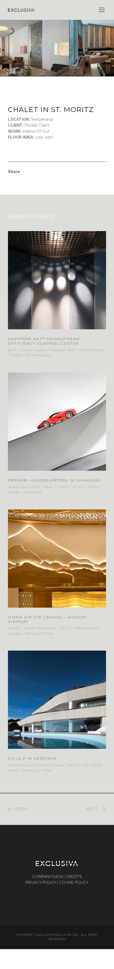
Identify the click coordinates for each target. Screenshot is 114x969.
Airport (14, 628)
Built (12, 350)
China (62, 487)
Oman (48, 633)
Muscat (32, 633)
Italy (85, 765)
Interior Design (92, 350)
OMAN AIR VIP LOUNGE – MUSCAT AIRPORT (47, 619)
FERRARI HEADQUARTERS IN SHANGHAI (54, 480)
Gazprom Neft (62, 350)
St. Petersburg (39, 355)
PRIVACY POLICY (40, 882)
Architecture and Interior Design (36, 765)
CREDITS (73, 876)
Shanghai (33, 492)
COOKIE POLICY (74, 882)
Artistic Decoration (24, 487)
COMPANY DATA (47, 876)
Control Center (33, 350)
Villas (46, 770)
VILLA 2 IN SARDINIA (57, 706)
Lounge (14, 633)
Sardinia (29, 770)
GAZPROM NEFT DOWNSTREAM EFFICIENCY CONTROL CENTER (44, 341)
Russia (17, 355)
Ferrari (78, 487)
